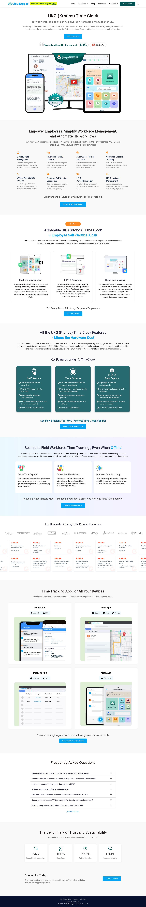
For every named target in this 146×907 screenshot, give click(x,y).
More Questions (73, 812)
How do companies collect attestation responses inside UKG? (58, 805)
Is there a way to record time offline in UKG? (50, 789)
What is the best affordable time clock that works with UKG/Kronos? (60, 773)
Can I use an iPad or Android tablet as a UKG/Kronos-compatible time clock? (64, 778)
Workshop (83, 899)
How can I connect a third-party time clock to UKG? (53, 784)
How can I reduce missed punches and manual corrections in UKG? (60, 794)
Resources (67, 899)
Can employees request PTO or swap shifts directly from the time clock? (62, 800)
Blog (61, 899)
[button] (73, 773)
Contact (75, 899)
